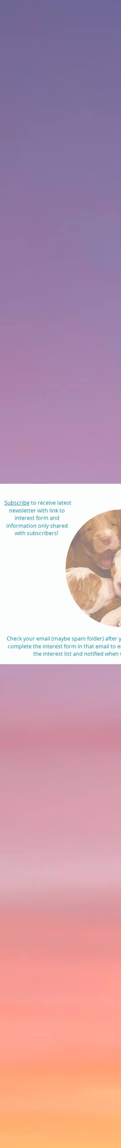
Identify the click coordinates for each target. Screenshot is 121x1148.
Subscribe (17, 502)
